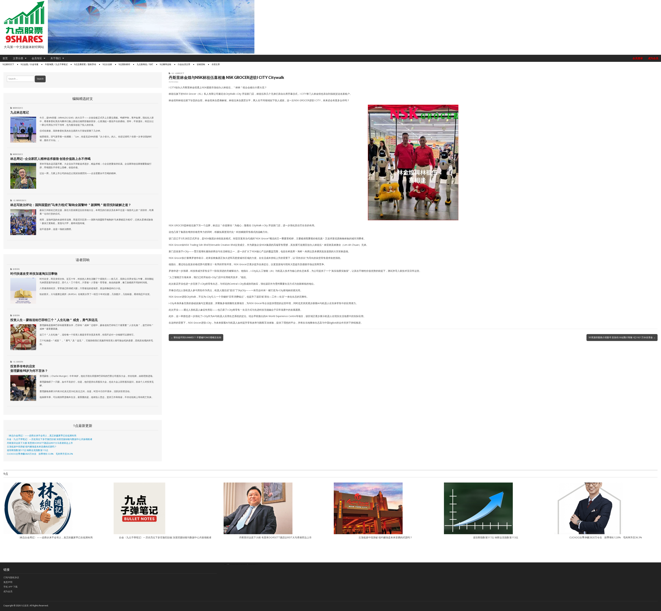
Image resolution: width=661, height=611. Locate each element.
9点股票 (25, 605)
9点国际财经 (124, 64)
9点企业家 (107, 64)
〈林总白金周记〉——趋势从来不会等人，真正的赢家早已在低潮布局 (41, 435)
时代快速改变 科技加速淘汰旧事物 (33, 273)
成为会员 (653, 58)
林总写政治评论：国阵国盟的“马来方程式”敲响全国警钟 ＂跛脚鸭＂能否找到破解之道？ (70, 205)
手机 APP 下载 (10, 586)
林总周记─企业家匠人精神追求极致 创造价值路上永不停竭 (50, 158)
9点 (172, 73)
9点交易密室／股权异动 (85, 64)
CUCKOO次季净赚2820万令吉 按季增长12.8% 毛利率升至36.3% (40, 453)
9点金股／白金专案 (29, 64)
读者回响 (201, 64)
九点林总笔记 (19, 112)
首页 (5, 58)
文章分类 (18, 58)
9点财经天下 (8, 64)
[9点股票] (24, 22)
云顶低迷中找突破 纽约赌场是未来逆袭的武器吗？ (32, 446)
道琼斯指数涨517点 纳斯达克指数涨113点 (27, 450)
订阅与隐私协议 (11, 577)
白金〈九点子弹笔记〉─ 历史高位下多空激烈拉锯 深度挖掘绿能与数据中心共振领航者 (49, 439)
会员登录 (638, 58)
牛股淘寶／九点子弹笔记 (56, 64)
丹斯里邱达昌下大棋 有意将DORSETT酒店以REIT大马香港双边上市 (40, 443)
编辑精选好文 (18, 108)
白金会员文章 (184, 64)
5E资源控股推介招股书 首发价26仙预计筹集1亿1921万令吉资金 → (622, 337)
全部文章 (216, 64)
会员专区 (37, 58)
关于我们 (55, 58)
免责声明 (7, 582)
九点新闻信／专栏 (145, 64)
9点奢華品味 (165, 64)
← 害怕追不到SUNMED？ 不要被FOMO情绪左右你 (196, 337)
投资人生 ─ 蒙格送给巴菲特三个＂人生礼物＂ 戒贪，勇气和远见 (54, 320)
